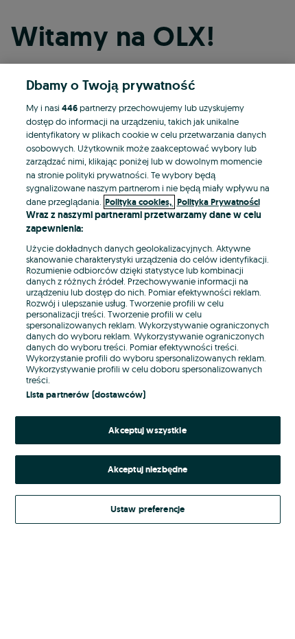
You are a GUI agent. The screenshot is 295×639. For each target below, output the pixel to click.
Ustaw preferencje (147, 509)
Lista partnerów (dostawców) (86, 394)
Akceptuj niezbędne (147, 469)
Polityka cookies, (139, 202)
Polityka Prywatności (218, 202)
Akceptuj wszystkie (147, 430)
